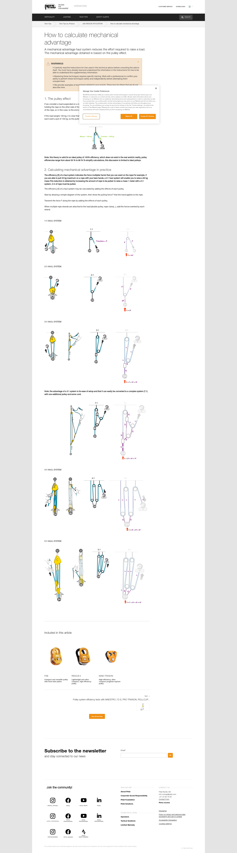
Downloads (180, 6)
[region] (119, 104)
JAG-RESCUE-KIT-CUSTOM (92, 24)
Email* (123, 750)
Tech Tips (83, 17)
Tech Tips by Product (67, 24)
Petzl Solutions (127, 804)
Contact (156, 16)
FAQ (154, 12)
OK (170, 755)
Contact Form (164, 799)
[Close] (156, 88)
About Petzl (125, 792)
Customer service (165, 6)
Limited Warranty (128, 825)
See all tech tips (97, 716)
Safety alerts (102, 17)
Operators (80, 6)
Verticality (49, 17)
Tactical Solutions (128, 821)
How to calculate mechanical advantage (124, 24)
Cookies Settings (91, 116)
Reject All (129, 116)
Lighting (67, 17)
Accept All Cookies (147, 116)
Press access (164, 803)
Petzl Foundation (128, 800)
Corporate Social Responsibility (134, 796)
